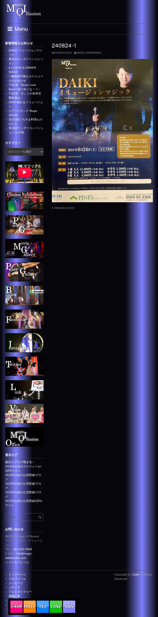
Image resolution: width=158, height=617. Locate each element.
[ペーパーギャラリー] (24, 271)
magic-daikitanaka (89, 52)
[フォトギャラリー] (24, 224)
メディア (14, 587)
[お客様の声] (24, 413)
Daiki (136, 574)
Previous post (64, 208)
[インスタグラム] (24, 342)
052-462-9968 (22, 549)
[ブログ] (24, 295)
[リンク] (24, 389)
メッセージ (16, 583)
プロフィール (17, 578)
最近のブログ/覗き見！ (20, 462)
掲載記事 (14, 596)
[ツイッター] (24, 366)
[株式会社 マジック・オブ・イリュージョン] (24, 436)
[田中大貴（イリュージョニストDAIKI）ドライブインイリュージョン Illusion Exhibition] (24, 201)
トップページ (17, 574)
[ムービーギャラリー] (24, 248)
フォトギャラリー (20, 591)
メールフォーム (19, 562)
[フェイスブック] (24, 318)
